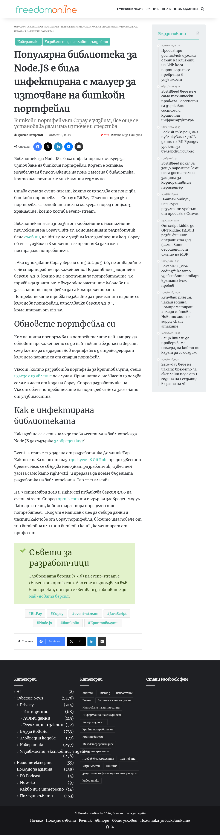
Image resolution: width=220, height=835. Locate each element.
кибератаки (90, 780)
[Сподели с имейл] (79, 146)
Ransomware (124, 693)
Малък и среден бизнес (97, 744)
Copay (58, 613)
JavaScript (118, 613)
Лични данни (36, 718)
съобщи (32, 237)
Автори (102, 820)
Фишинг (111, 766)
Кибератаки (52, 27)
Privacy (27, 705)
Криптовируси (92, 736)
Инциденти (36, 711)
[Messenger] (68, 146)
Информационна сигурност (101, 714)
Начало (20, 27)
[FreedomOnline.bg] (46, 9)
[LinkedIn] (58, 146)
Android (87, 693)
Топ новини (128, 758)
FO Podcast (30, 776)
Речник (152, 9)
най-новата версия (49, 596)
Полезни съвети (36, 796)
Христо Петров (28, 135)
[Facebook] (37, 146)
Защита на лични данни (114, 700)
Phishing (104, 693)
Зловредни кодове (38, 738)
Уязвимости (91, 766)
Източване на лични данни (101, 707)
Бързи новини (33, 731)
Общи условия (124, 820)
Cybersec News (129, 9)
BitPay (36, 613)
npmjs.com (68, 498)
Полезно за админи (180, 9)
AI (19, 691)
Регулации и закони (43, 725)
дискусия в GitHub (88, 459)
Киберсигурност (93, 722)
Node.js (45, 623)
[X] (48, 146)
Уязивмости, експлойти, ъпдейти (76, 42)
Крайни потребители (97, 729)
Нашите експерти (35, 762)
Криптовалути (104, 623)
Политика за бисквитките (165, 820)
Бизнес (87, 700)
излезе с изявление (33, 375)
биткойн (71, 623)
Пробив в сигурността (98, 758)
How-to (27, 782)
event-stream (86, 613)
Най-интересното (95, 751)
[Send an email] (41, 135)
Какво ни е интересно (42, 789)
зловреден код (68, 440)
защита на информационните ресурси (109, 773)
